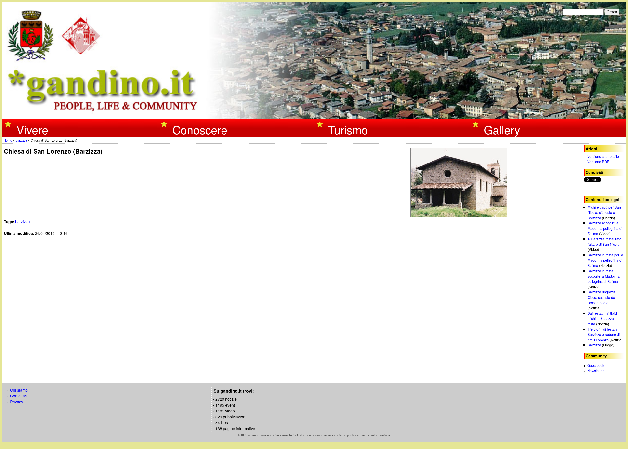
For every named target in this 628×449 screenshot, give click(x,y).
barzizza (21, 140)
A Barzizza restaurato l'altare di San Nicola (604, 241)
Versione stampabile (603, 156)
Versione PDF (598, 161)
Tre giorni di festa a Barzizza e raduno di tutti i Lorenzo (604, 334)
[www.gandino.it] (314, 116)
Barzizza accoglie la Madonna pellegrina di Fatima (605, 228)
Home (8, 140)
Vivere (32, 129)
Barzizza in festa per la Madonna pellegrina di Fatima (605, 260)
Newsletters (596, 370)
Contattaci (19, 396)
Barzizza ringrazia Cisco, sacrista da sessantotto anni (601, 297)
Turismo (348, 129)
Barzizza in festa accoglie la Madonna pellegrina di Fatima (604, 276)
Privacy (16, 402)
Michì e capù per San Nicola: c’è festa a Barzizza (604, 212)
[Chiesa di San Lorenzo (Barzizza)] (459, 182)
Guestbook (595, 365)
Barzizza (594, 344)
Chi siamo (19, 390)
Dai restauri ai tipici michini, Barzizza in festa (602, 318)
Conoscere (199, 129)
